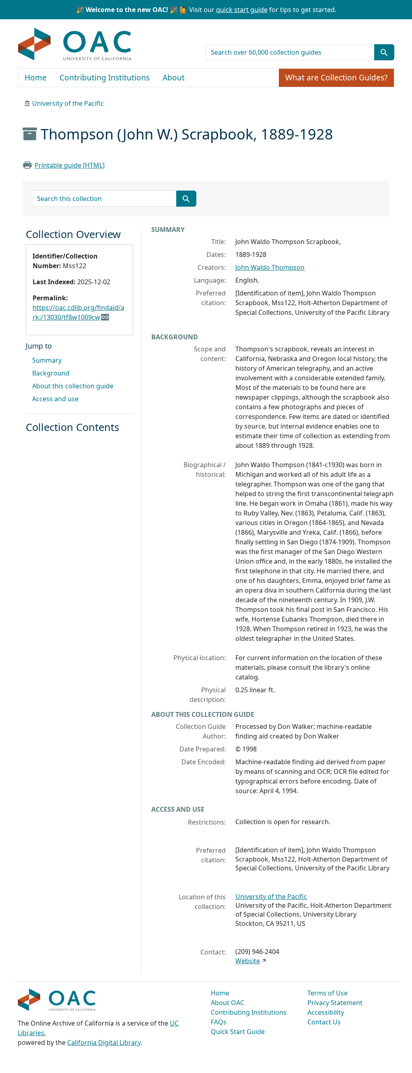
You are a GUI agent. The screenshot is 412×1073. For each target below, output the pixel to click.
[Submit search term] (384, 52)
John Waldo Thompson (270, 267)
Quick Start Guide (238, 1031)
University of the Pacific (68, 103)
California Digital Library (103, 1042)
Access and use (55, 398)
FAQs (219, 1022)
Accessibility (325, 1012)
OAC (75, 44)
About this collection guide (72, 386)
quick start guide (242, 9)
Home (36, 77)
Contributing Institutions (105, 77)
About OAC (227, 1002)
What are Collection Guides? (336, 77)
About (174, 77)
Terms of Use (327, 993)
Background (51, 373)
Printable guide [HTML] (70, 165)
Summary (47, 360)
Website (247, 960)
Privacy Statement (335, 1002)
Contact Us (324, 1022)
